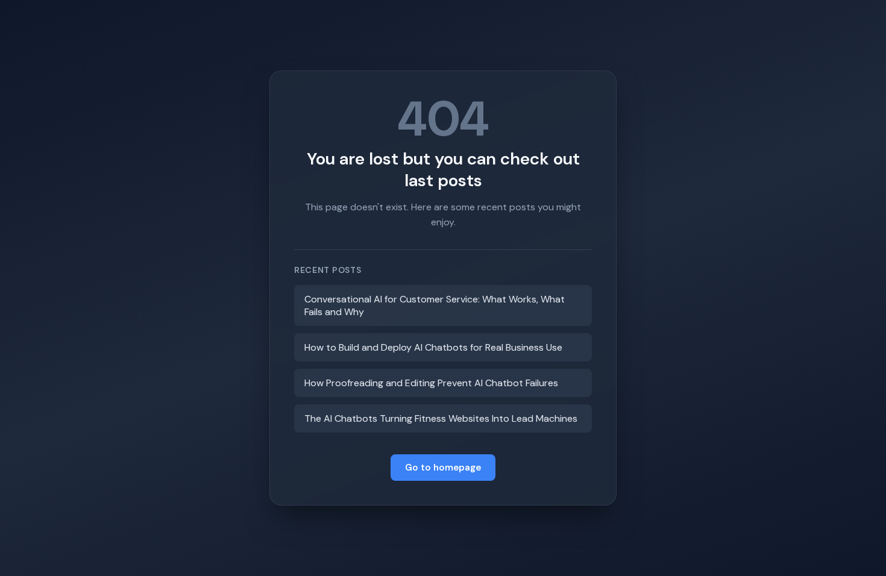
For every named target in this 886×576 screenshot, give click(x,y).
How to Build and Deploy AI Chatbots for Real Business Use (433, 347)
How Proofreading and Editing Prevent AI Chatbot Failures (431, 383)
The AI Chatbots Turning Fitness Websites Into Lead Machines (440, 418)
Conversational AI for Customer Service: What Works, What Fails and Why (434, 305)
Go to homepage (443, 468)
